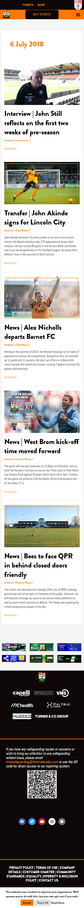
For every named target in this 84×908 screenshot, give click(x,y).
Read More (57, 903)
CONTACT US (48, 880)
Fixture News (23, 459)
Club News (21, 230)
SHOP (41, 5)
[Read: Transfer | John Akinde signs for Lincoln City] (42, 183)
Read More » (11, 148)
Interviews (21, 140)
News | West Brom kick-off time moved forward (41, 446)
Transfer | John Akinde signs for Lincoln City (36, 217)
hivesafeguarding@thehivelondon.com (32, 762)
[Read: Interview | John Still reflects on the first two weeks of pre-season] (42, 84)
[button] (78, 14)
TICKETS (27, 5)
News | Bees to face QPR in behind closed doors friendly (38, 565)
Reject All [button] (42, 902)
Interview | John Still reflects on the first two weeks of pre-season (36, 122)
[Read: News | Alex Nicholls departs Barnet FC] (42, 297)
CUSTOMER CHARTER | (39, 872)
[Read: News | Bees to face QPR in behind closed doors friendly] (42, 526)
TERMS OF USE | (47, 867)
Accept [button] (27, 902)
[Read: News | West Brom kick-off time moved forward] (42, 412)
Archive (9, 140)
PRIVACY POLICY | (22, 867)
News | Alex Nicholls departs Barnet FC (33, 332)
